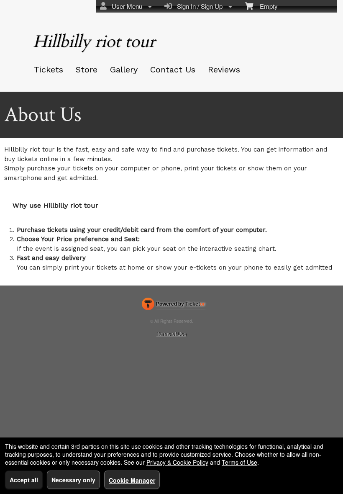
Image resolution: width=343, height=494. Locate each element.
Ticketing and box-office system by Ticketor (173, 305)
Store (86, 69)
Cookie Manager (132, 480)
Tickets (48, 69)
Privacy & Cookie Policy (177, 462)
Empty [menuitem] (265, 6)
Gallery (124, 69)
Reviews (224, 69)
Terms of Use (172, 333)
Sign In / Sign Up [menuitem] (198, 6)
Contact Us (172, 69)
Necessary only (73, 480)
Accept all (24, 480)
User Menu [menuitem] (125, 6)
